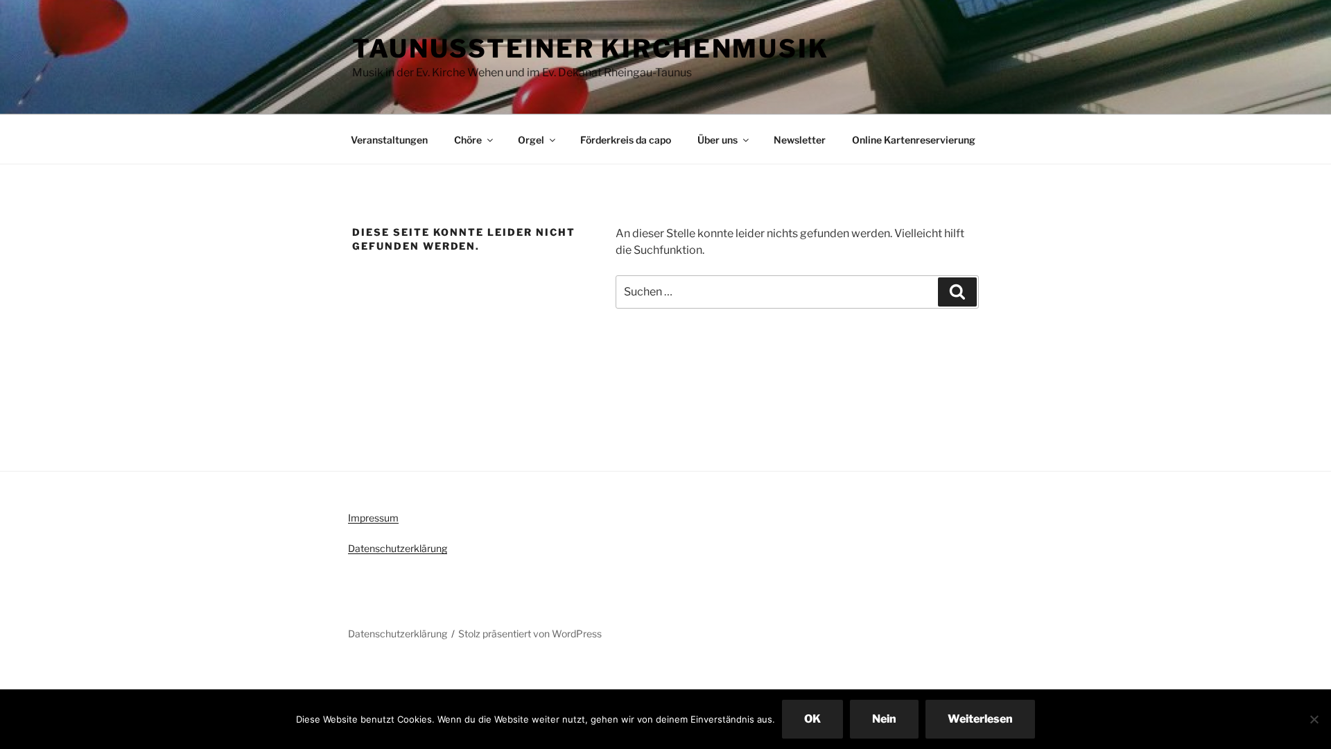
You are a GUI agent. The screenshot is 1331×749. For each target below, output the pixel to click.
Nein (884, 718)
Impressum (373, 518)
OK (812, 718)
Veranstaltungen (389, 140)
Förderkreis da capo (625, 140)
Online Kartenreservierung (913, 140)
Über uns (717, 140)
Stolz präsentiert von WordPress (530, 633)
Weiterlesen (980, 718)
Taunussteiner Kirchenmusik (590, 48)
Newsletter (800, 140)
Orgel (531, 140)
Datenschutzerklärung (397, 548)
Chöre (468, 140)
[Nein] (1314, 719)
